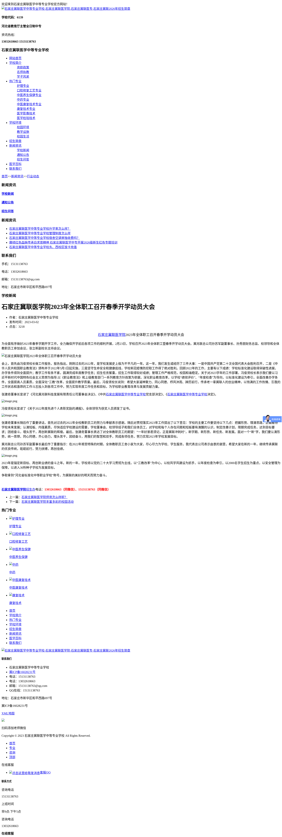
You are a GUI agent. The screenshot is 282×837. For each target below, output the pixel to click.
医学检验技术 (26, 118)
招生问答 (23, 159)
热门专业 (15, 81)
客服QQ (45, 772)
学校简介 (15, 62)
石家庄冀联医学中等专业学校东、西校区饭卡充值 (43, 247)
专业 (12, 748)
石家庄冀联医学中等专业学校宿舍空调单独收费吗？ (44, 237)
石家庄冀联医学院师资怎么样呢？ (44, 497)
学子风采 (23, 76)
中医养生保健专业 (29, 95)
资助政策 (23, 67)
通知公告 (23, 154)
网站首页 (15, 58)
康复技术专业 (26, 108)
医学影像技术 (26, 113)
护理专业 (23, 85)
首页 (5, 176)
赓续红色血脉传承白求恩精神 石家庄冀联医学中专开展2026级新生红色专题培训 (63, 242)
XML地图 (8, 713)
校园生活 (23, 136)
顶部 (12, 757)
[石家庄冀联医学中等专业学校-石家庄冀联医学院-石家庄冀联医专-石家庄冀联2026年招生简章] (66, 8)
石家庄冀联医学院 (111, 335)
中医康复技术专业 (29, 104)
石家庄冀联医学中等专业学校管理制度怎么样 (40, 233)
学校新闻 (23, 150)
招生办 (30, 489)
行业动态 (33, 176)
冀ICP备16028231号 (22, 672)
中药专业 (23, 99)
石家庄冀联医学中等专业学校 (126, 394)
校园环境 (23, 127)
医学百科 (15, 164)
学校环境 (15, 122)
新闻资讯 (15, 145)
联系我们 (15, 168)
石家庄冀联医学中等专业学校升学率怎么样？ (40, 228)
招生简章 (15, 141)
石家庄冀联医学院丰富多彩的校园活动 (47, 501)
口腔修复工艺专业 (29, 90)
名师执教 (23, 72)
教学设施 (23, 131)
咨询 (12, 752)
